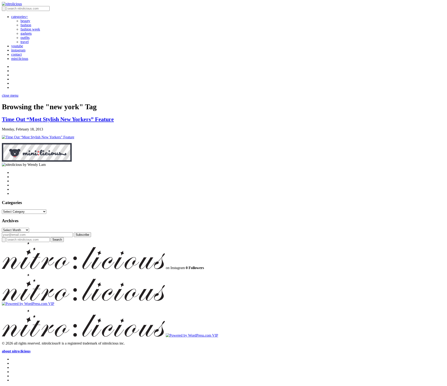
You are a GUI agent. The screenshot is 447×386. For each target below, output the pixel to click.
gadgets (26, 33)
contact (16, 54)
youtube (17, 46)
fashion (25, 25)
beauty (25, 21)
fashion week (30, 29)
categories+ (19, 17)
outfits (25, 38)
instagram (18, 50)
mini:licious (19, 59)
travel (24, 42)
